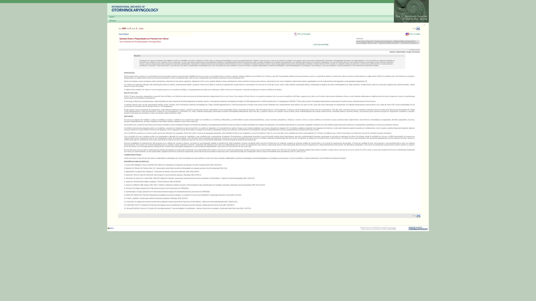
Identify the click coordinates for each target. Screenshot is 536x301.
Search (111, 17)
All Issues (112, 20)
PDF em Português (303, 34)
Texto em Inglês (414, 34)
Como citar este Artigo (321, 44)
